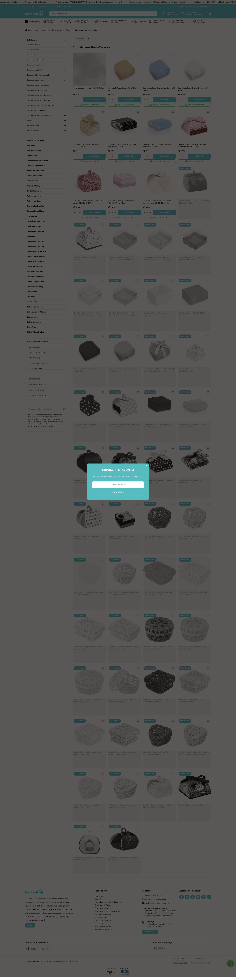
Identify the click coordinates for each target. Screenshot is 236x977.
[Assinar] (118, 499)
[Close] (146, 472)
